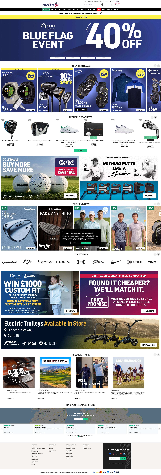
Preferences (75, 242)
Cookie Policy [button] (88, 238)
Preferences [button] (82, 239)
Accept (86, 242)
